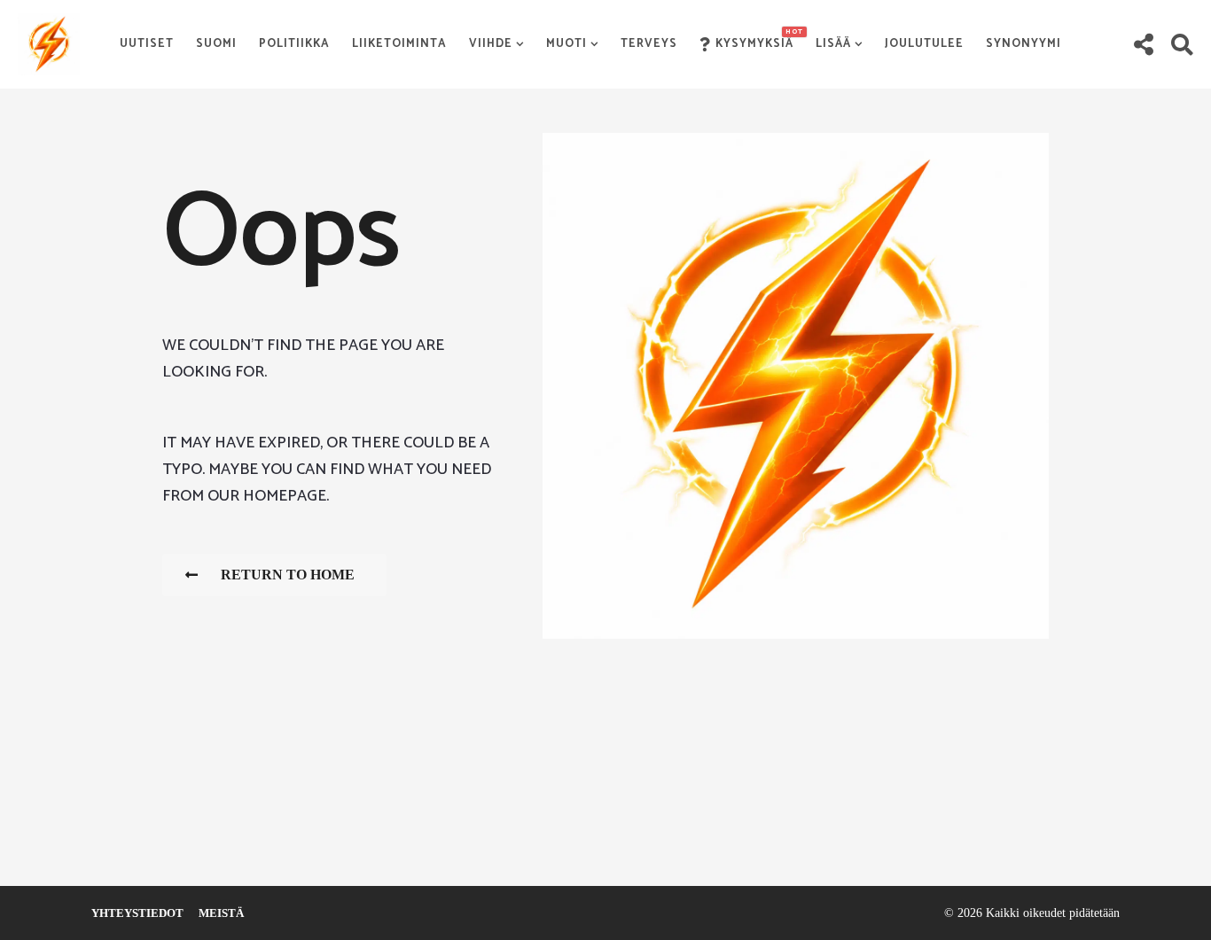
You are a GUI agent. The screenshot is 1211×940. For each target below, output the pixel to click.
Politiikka (294, 44)
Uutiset (147, 44)
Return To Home (288, 574)
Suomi (216, 44)
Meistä (221, 913)
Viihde (490, 44)
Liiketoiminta (399, 44)
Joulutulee (924, 44)
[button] (1143, 44)
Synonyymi (1023, 44)
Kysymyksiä (754, 40)
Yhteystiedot (137, 913)
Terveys (649, 44)
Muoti (566, 44)
